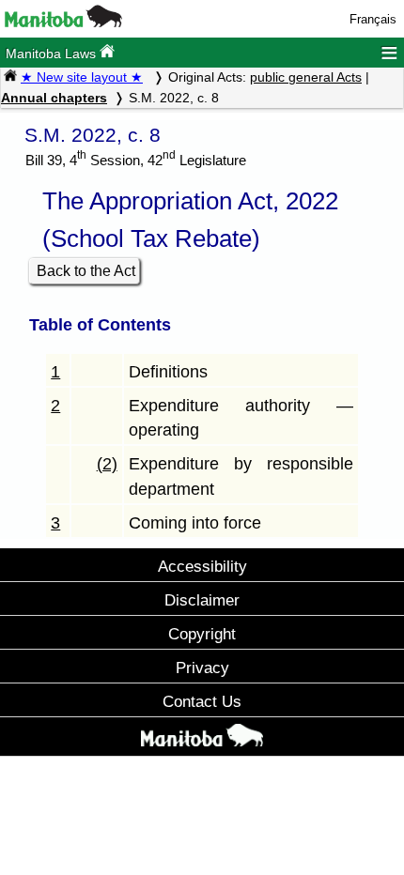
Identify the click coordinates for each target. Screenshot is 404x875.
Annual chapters (54, 97)
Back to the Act (86, 271)
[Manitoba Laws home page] (10, 76)
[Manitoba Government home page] (202, 739)
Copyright (202, 633)
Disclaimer (202, 600)
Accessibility (202, 566)
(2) (107, 463)
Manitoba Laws (53, 53)
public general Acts (306, 76)
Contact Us (202, 701)
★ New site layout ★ (82, 76)
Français (373, 19)
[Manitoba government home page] (63, 23)
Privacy (202, 667)
